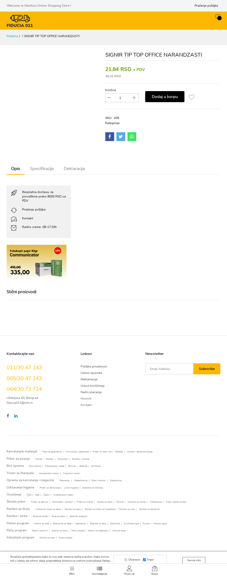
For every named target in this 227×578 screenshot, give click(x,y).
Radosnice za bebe (62, 523)
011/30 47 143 (24, 367)
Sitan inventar (98, 480)
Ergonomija (116, 480)
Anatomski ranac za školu (48, 509)
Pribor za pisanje (18, 459)
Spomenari (80, 523)
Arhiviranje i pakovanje (77, 451)
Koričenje (95, 466)
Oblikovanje (156, 501)
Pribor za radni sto (102, 451)
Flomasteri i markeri (62, 501)
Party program (17, 530)
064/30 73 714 (24, 388)
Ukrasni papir (160, 523)
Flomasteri (62, 459)
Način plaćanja (91, 392)
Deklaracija (74, 169)
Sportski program (78, 516)
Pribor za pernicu (39, 501)
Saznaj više (194, 560)
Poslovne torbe (40, 516)
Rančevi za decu (73, 509)
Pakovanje (64, 480)
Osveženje (14, 494)
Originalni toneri (71, 473)
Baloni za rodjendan (98, 530)
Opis (15, 169)
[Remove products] (109, 98)
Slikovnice (115, 523)
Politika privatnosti (94, 366)
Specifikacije (42, 169)
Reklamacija (89, 379)
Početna (12, 36)
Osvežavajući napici (63, 494)
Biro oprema (15, 466)
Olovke (38, 459)
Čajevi (46, 494)
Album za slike (41, 523)
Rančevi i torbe (17, 516)
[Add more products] (134, 98)
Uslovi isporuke (91, 373)
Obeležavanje (81, 480)
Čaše (29, 494)
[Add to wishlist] (191, 98)
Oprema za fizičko (136, 501)
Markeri (50, 459)
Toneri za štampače (20, 473)
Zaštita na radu (47, 537)
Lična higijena (71, 487)
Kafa (37, 494)
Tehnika (72, 466)
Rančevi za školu (18, 509)
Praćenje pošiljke (206, 6)
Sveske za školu (105, 501)
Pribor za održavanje (50, 487)
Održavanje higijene (20, 487)
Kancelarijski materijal (22, 451)
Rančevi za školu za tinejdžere (100, 509)
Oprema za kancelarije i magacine (30, 480)
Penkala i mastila (80, 459)
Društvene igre (131, 523)
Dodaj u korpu (165, 96)
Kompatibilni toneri (49, 473)
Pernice (120, 501)
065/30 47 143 (24, 378)
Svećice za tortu (60, 530)
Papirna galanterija (52, 451)
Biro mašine (35, 466)
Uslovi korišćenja (92, 386)
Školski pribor (16, 502)
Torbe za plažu (58, 516)
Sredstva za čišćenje (92, 487)
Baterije (83, 466)
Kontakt (27, 218)
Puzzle (146, 523)
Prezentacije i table (54, 466)
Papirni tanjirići (40, 530)
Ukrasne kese (119, 530)
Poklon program (18, 523)
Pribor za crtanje (84, 501)
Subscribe (207, 368)
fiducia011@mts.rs (20, 403)
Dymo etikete (65, 537)
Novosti (86, 398)
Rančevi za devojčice (149, 509)
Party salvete (77, 530)
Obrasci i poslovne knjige (140, 451)
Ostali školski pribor (176, 501)
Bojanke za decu (98, 523)
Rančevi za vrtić (127, 509)
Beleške (119, 451)
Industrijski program (20, 537)
